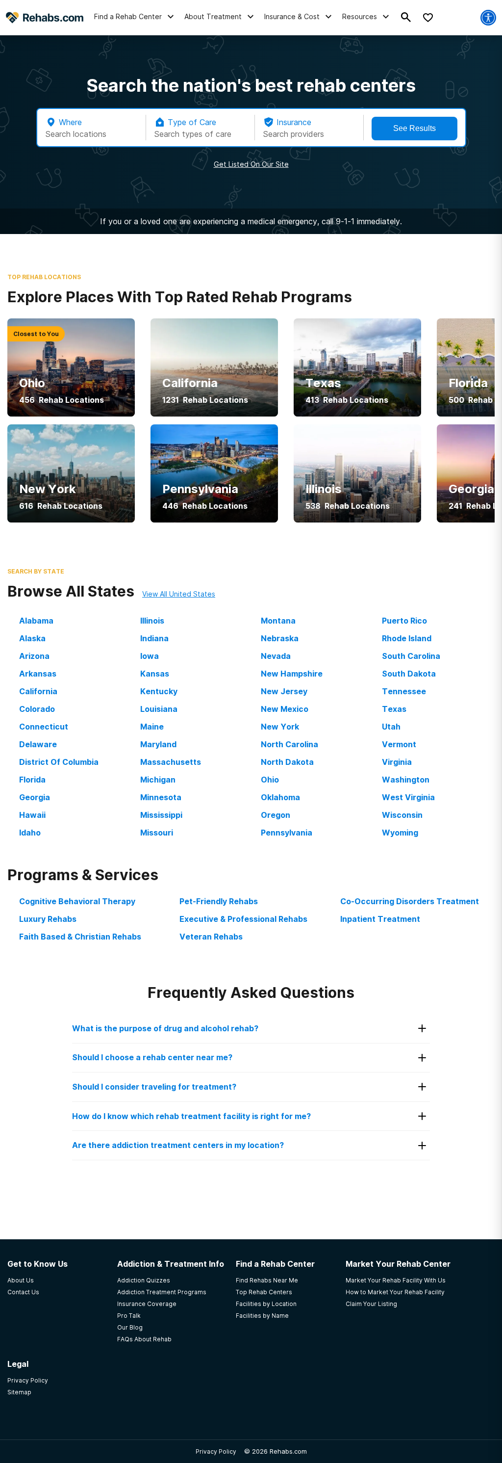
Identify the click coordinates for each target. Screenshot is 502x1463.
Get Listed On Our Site (251, 164)
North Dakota (287, 762)
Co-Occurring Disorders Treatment (409, 901)
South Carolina (411, 656)
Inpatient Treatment (380, 919)
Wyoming (400, 832)
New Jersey (284, 691)
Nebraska (280, 638)
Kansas (154, 674)
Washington (405, 779)
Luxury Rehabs (47, 919)
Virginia (397, 762)
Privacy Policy (216, 1451)
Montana (278, 621)
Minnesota (160, 797)
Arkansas (37, 674)
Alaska (32, 638)
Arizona (34, 656)
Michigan (158, 779)
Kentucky (158, 691)
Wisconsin (402, 815)
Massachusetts (170, 762)
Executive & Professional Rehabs (243, 919)
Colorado (37, 709)
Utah (391, 727)
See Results (414, 128)
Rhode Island (406, 638)
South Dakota (409, 674)
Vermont (399, 744)
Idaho (30, 832)
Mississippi (161, 815)
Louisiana (158, 709)
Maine (152, 727)
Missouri (156, 832)
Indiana (154, 638)
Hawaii (32, 815)
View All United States (178, 594)
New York (280, 727)
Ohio (270, 779)
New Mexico (284, 709)
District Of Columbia (59, 762)
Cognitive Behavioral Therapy (77, 901)
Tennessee (404, 691)
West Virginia (408, 797)
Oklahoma (280, 797)
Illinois (152, 621)
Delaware (38, 744)
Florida (32, 779)
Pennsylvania (286, 832)
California (38, 691)
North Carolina (289, 744)
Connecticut (43, 727)
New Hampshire (292, 674)
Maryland (158, 744)
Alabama (36, 621)
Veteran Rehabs (211, 936)
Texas (394, 709)
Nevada (276, 656)
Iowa (149, 656)
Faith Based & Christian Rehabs (80, 936)
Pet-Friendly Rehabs (218, 901)
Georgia (34, 797)
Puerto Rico (404, 621)
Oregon (275, 815)
